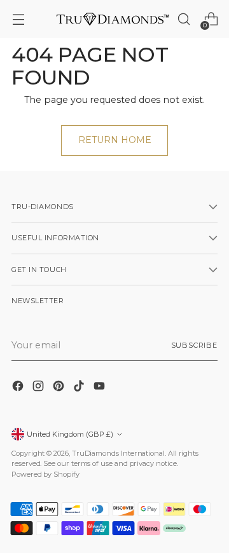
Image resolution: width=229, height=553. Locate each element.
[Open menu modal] (18, 19)
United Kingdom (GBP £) (70, 434)
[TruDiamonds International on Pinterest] (59, 387)
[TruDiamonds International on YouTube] (100, 387)
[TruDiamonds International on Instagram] (39, 387)
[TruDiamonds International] (112, 18)
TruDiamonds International (118, 453)
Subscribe (194, 345)
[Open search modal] (183, 19)
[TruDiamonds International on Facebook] (19, 387)
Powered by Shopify (45, 474)
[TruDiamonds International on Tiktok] (80, 387)
